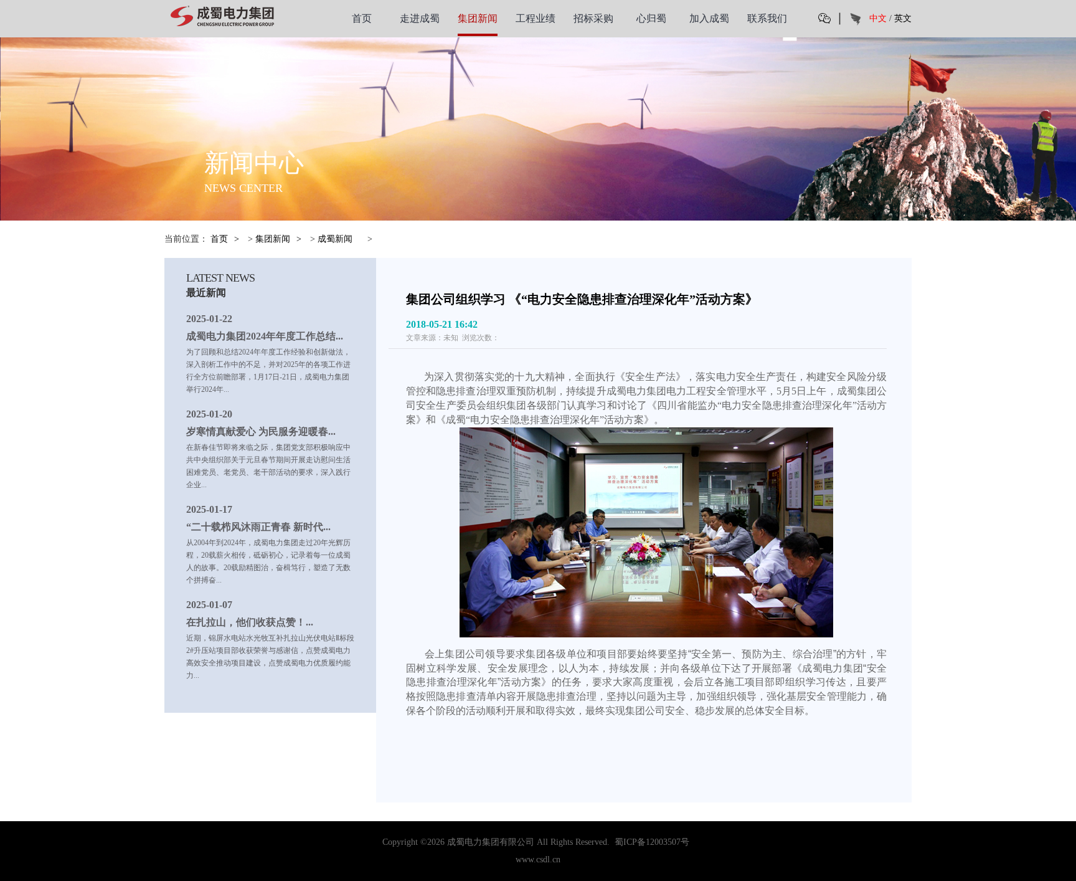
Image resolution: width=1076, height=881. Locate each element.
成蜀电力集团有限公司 (490, 842)
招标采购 (593, 18)
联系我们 (767, 18)
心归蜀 (651, 18)
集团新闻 (478, 18)
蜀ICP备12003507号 (652, 842)
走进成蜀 (420, 18)
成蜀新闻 (335, 239)
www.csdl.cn (538, 859)
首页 (362, 18)
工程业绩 (535, 18)
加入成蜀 (709, 18)
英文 (903, 18)
